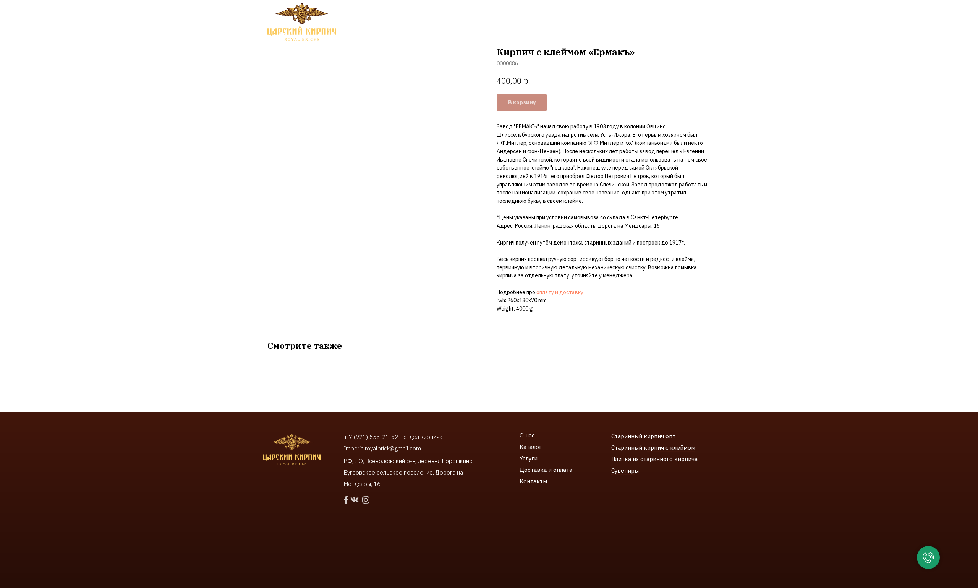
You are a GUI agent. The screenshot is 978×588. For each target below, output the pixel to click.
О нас (527, 435)
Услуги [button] (412, 23)
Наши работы (462, 23)
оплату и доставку (559, 292)
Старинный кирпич (637, 436)
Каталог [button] (370, 23)
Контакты (584, 23)
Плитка (622, 459)
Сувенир (623, 470)
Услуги (529, 458)
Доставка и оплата (546, 469)
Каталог (531, 446)
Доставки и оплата (526, 23)
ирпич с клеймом (671, 447)
